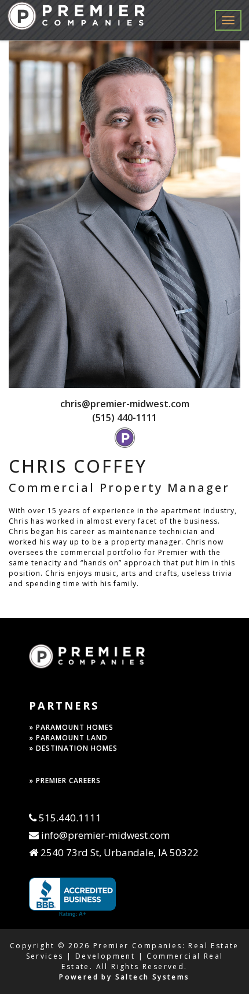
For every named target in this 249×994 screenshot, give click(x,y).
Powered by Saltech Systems (124, 977)
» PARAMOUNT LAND (68, 738)
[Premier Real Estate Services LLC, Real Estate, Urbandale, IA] (72, 898)
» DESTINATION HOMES (73, 748)
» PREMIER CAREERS (65, 780)
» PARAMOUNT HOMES (71, 727)
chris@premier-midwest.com (124, 403)
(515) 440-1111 (124, 417)
